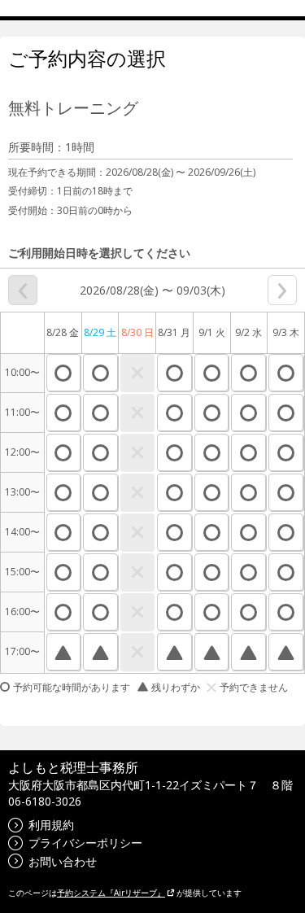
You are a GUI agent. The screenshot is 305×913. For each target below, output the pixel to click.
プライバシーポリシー (85, 842)
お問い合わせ (62, 861)
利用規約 (51, 824)
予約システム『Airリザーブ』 (111, 892)
